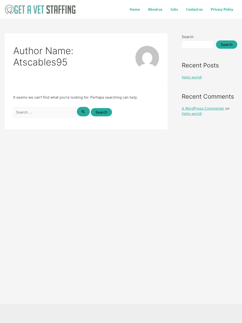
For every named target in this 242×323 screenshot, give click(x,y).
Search (188, 37)
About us (155, 9)
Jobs (174, 9)
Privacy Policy (222, 9)
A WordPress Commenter (203, 108)
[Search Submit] (83, 111)
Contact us (194, 9)
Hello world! (192, 77)
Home (135, 9)
